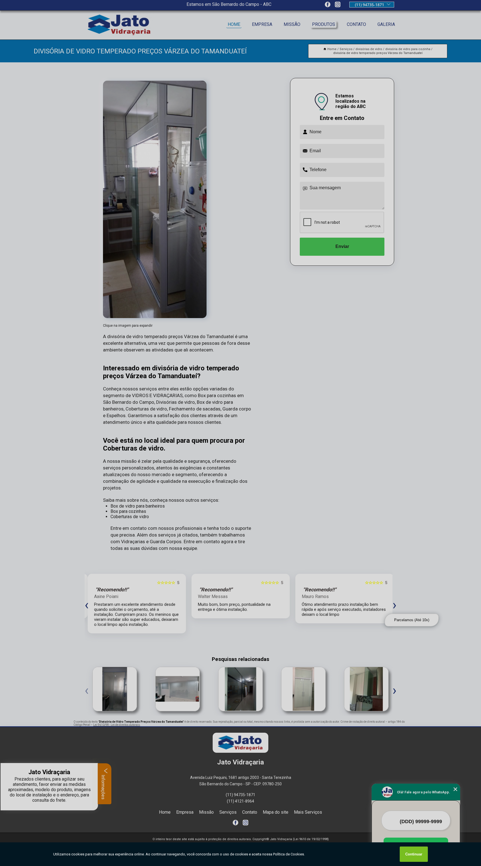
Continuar (413, 854)
